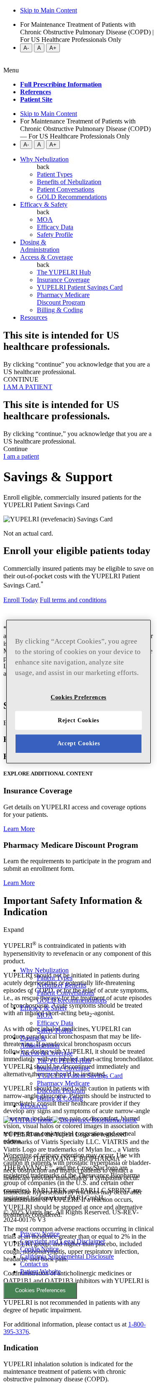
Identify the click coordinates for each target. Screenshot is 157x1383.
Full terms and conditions (73, 599)
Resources (33, 317)
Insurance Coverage (63, 1068)
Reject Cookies (78, 720)
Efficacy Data (55, 1022)
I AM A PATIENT (27, 386)
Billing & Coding (60, 1098)
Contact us (34, 1264)
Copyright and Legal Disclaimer (62, 1241)
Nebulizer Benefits (61, 985)
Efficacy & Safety (43, 204)
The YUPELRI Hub (64, 1060)
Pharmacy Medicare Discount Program (63, 1087)
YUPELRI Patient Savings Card (80, 1075)
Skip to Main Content (48, 10)
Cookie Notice (39, 1248)
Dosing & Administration (39, 246)
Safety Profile (55, 1030)
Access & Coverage (46, 257)
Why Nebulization (44, 159)
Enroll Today (20, 599)
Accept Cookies (78, 744)
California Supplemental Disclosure (67, 1256)
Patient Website (40, 1271)
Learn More (19, 828)
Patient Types (54, 977)
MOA (45, 1015)
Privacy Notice (39, 1233)
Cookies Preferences (40, 1290)
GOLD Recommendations (72, 1000)
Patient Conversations (65, 992)
